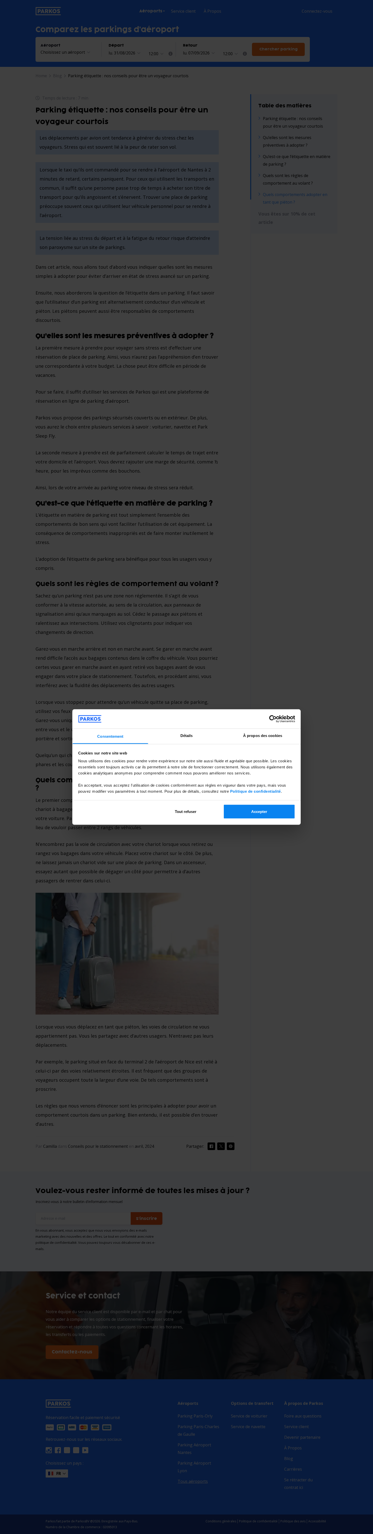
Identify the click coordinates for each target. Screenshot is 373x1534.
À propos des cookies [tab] (262, 735)
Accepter (259, 811)
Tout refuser (185, 811)
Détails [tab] (186, 735)
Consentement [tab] (110, 736)
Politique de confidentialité (255, 791)
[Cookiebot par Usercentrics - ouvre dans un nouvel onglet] (273, 719)
